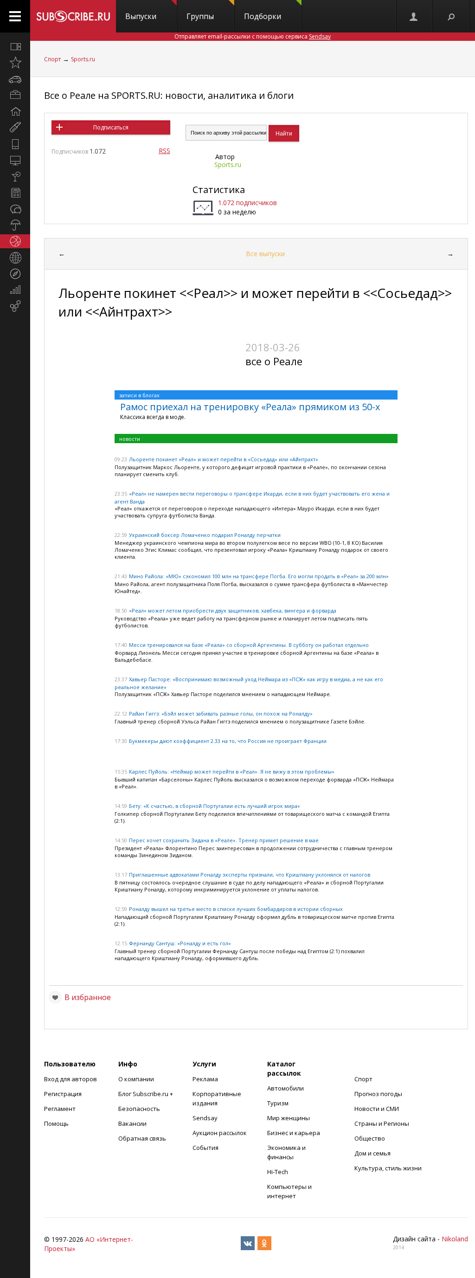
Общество (369, 1138)
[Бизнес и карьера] (15, 95)
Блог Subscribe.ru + (146, 1094)
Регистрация (63, 1094)
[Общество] (15, 209)
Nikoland (455, 1238)
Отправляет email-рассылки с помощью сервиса (252, 36)
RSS (164, 150)
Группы (200, 16)
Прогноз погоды (378, 1094)
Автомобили (285, 1088)
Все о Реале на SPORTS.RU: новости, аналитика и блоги (169, 95)
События (205, 1147)
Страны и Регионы (381, 1123)
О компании (136, 1079)
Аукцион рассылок (220, 1133)
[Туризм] (15, 274)
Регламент (60, 1108)
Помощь (56, 1123)
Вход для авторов (70, 1079)
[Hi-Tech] (15, 144)
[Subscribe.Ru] (73, 16)
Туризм (278, 1103)
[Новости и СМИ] (15, 193)
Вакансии (132, 1123)
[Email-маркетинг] (15, 306)
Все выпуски (265, 253)
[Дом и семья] (15, 111)
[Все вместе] (15, 46)
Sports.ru (83, 59)
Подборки (262, 16)
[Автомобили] (15, 79)
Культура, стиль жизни (388, 1168)
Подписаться (110, 127)
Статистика (219, 189)
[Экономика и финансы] (15, 290)
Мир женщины (288, 1118)
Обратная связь (142, 1138)
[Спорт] (15, 241)
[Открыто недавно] (15, 63)
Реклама (205, 1079)
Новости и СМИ (376, 1108)
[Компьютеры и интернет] (15, 160)
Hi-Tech (277, 1172)
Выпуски (140, 16)
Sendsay (205, 1118)
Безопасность (139, 1108)
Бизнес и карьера (293, 1133)
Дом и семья (372, 1153)
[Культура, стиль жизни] (15, 176)
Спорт (52, 59)
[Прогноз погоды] (15, 225)
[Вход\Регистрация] (414, 16)
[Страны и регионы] (15, 258)
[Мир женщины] (15, 128)
